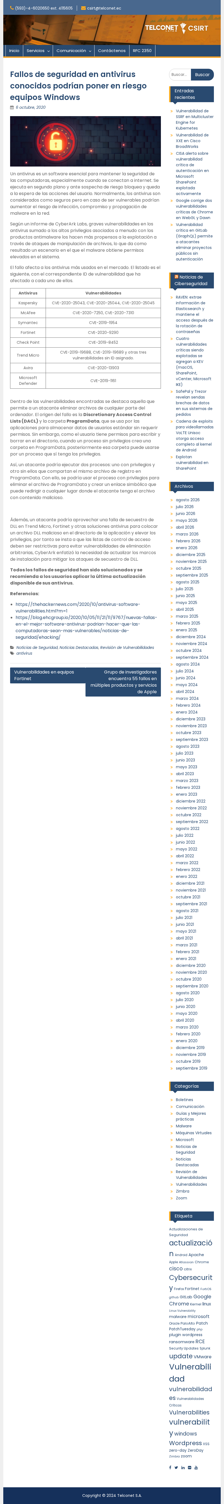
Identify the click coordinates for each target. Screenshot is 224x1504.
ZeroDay (196, 1450)
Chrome (202, 1262)
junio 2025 (185, 595)
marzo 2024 (187, 698)
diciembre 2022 (190, 801)
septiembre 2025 (192, 575)
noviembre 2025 (191, 561)
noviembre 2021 (191, 890)
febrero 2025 (188, 623)
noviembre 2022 (191, 808)
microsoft (199, 1316)
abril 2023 (185, 774)
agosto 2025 (187, 582)
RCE (200, 1341)
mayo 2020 (187, 1013)
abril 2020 (185, 1020)
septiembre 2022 (192, 821)
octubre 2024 (189, 650)
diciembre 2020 (191, 965)
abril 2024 (185, 691)
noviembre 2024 (191, 643)
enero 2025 (186, 630)
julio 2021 (184, 917)
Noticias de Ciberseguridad (191, 280)
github (174, 1297)
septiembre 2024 (192, 657)
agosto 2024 (188, 664)
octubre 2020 (189, 979)
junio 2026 (185, 513)
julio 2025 (184, 589)
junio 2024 (186, 678)
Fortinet (192, 1288)
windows (185, 1433)
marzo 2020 (187, 1027)
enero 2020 (187, 1041)
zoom (186, 1456)
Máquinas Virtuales (194, 1133)
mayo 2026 (187, 520)
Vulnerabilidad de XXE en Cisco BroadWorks (192, 140)
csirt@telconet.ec (104, 8)
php (199, 1329)
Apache (196, 1254)
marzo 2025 (187, 616)
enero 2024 (187, 712)
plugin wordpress (185, 1334)
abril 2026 (185, 527)
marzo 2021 (186, 945)
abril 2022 (185, 856)
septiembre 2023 (192, 739)
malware (178, 1316)
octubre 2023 (188, 732)
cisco (176, 1268)
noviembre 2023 (191, 726)
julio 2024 (185, 671)
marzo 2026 (187, 534)
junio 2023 (185, 760)
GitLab (186, 1297)
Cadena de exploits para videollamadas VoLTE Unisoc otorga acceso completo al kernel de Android (195, 436)
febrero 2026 (188, 541)
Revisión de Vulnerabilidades (127, 647)
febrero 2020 (188, 1034)
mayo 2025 (186, 602)
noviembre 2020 (191, 972)
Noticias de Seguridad (37, 647)
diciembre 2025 (190, 554)
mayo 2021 (186, 931)
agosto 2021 (187, 910)
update (181, 1355)
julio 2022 (184, 835)
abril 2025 (185, 609)
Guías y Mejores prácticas (191, 1116)
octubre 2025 (188, 568)
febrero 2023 (188, 787)
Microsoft (185, 1139)
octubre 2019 (188, 1061)
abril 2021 (184, 938)
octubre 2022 (188, 815)
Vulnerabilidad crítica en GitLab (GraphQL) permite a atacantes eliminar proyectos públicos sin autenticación (194, 242)
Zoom (181, 1198)
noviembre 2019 (191, 1054)
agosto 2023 (187, 746)
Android (181, 1255)
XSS (206, 1444)
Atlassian (186, 1262)
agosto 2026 (188, 500)
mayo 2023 (186, 767)
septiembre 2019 (191, 1068)
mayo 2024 (187, 684)
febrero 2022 (188, 869)
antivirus (24, 653)
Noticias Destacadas (79, 647)
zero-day (178, 1450)
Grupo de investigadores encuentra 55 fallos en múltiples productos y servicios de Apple (123, 682)
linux (206, 1304)
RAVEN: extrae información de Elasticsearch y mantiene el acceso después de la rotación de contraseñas (194, 314)
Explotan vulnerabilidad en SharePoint (192, 462)
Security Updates (184, 1348)
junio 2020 (185, 1006)
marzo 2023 (187, 780)
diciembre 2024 (191, 637)
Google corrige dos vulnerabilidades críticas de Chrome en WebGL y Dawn (194, 209)
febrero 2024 (188, 705)
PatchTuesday (182, 1329)
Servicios (36, 50)
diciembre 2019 (190, 1047)
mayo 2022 (186, 849)
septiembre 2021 (191, 904)
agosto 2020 (188, 993)
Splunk (205, 1348)
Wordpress (185, 1443)
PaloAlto (188, 1323)
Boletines (184, 1099)
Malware (184, 1126)
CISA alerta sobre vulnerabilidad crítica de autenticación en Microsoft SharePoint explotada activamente (192, 173)
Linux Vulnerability (182, 1311)
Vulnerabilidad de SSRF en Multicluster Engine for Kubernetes (195, 119)
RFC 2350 (142, 50)
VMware (202, 1357)
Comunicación (71, 50)
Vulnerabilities (189, 1412)
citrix (188, 1269)
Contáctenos (112, 50)
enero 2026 (187, 548)
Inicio (14, 50)
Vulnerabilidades (191, 1184)
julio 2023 (184, 753)
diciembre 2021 (190, 883)
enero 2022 (186, 876)
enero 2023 (186, 794)
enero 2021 (186, 958)
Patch (202, 1323)
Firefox (179, 1289)
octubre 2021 (188, 897)
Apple (173, 1262)
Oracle (174, 1323)
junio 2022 (185, 842)
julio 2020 (185, 999)
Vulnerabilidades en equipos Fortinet (44, 675)
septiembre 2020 (192, 986)
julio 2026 (185, 506)
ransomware (181, 1342)
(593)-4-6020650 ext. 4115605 (44, 8)
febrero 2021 (187, 952)
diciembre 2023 (190, 719)
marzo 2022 (187, 863)
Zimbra (182, 1191)
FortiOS (206, 1289)
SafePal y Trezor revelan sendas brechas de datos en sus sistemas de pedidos (194, 403)
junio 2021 (185, 924)
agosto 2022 (187, 828)
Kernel (195, 1304)
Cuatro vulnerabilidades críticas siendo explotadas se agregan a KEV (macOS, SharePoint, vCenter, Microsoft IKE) (193, 361)
